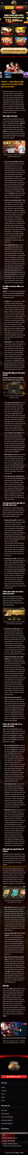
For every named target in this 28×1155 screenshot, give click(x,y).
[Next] (26, 76)
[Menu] (2, 3)
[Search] (26, 2)
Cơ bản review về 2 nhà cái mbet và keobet (14, 1038)
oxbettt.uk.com (8, 1146)
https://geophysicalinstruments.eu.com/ (14, 866)
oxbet (15, 1143)
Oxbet (16, 91)
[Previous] (1, 76)
